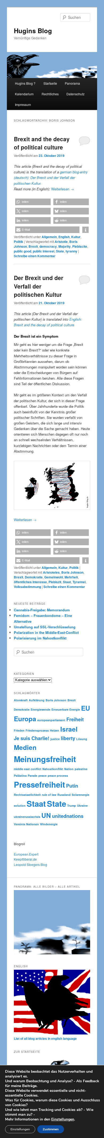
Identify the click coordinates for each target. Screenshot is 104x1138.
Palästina (20, 776)
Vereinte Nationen (26, 824)
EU (85, 707)
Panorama (72, 83)
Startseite (50, 83)
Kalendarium (24, 94)
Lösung (81, 739)
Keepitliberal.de (25, 859)
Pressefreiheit (39, 784)
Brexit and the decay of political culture (42, 143)
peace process (58, 776)
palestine (81, 769)
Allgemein (49, 236)
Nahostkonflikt (52, 769)
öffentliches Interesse (30, 581)
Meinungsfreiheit (45, 759)
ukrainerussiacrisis (27, 817)
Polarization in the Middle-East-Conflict (46, 632)
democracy (48, 246)
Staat (67, 581)
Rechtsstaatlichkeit (27, 795)
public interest (43, 251)
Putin (72, 785)
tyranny (71, 251)
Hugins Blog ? (25, 83)
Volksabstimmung (27, 586)
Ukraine (82, 806)
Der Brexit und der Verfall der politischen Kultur (38, 286)
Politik (18, 241)
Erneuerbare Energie (65, 709)
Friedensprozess (37, 730)
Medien (25, 747)
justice (55, 739)
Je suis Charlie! (31, 738)
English (64, 236)
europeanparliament (51, 720)
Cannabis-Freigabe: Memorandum (42, 609)
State (60, 251)
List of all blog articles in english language (45, 1038)
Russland (64, 795)
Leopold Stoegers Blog (30, 864)
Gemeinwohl (53, 577)
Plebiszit (55, 581)
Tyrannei (79, 581)
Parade (32, 776)
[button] (33, 202)
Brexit (33, 246)
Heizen (54, 730)
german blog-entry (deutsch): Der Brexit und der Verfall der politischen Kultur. (51, 177)
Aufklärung (37, 700)
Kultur (76, 236)
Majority (64, 246)
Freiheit (75, 719)
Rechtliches (50, 94)
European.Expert (26, 854)
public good (22, 251)
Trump (71, 806)
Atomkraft (21, 700)
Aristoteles (51, 572)
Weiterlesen (62, 188)
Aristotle (61, 241)
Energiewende (40, 709)
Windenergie (49, 824)
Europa (25, 718)
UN (46, 815)
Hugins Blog (33, 30)
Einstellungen (62, 1119)
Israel (69, 728)
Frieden (19, 730)
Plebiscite (79, 246)
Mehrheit (71, 577)
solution (20, 806)
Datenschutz (75, 94)
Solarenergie (80, 795)
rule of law (49, 795)
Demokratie (34, 577)
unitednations (67, 816)
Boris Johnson (72, 572)
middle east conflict (27, 769)
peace (42, 776)
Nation (69, 769)
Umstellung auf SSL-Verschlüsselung (44, 626)
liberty (68, 738)
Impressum (23, 104)
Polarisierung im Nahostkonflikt (40, 638)
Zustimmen (51, 1129)
